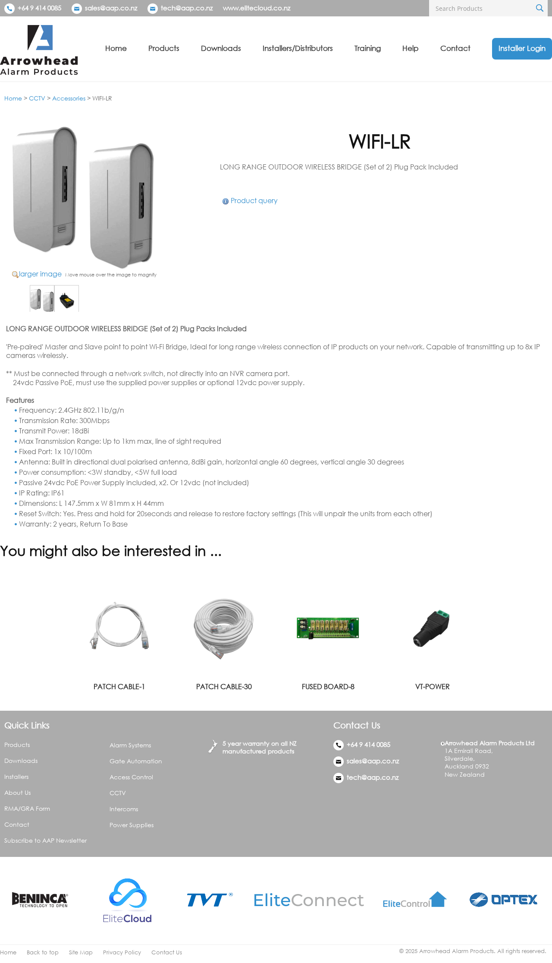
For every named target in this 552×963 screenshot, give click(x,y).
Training (367, 48)
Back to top (43, 952)
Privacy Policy (122, 952)
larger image (40, 274)
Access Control (131, 777)
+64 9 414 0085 (38, 8)
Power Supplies (132, 824)
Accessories (68, 98)
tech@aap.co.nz (187, 8)
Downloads (221, 48)
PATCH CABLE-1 (119, 686)
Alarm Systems (130, 745)
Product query (254, 200)
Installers (16, 776)
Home (116, 48)
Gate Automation (136, 761)
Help (410, 48)
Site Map (81, 952)
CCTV (37, 98)
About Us (17, 792)
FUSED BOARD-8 (328, 686)
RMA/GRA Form (27, 808)
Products (163, 48)
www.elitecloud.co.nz (256, 8)
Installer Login (522, 48)
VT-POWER (432, 686)
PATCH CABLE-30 (224, 686)
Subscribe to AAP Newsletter (45, 840)
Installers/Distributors (298, 48)
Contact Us (166, 952)
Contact (455, 48)
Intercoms (124, 808)
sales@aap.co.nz (111, 8)
